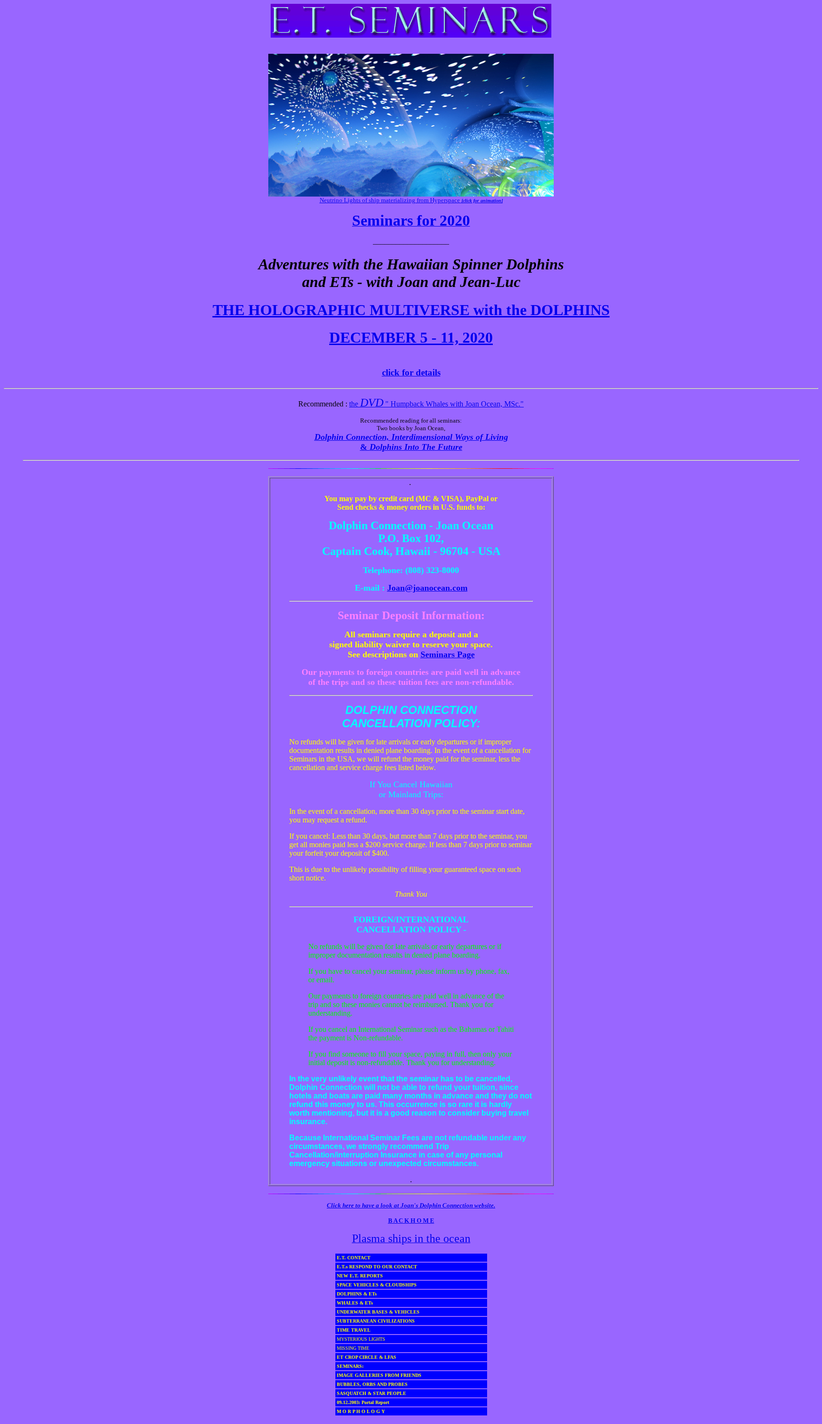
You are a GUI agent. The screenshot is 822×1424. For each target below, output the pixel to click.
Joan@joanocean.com (427, 588)
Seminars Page (448, 654)
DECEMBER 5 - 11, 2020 (411, 337)
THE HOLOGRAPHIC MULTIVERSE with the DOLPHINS (411, 309)
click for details (411, 372)
